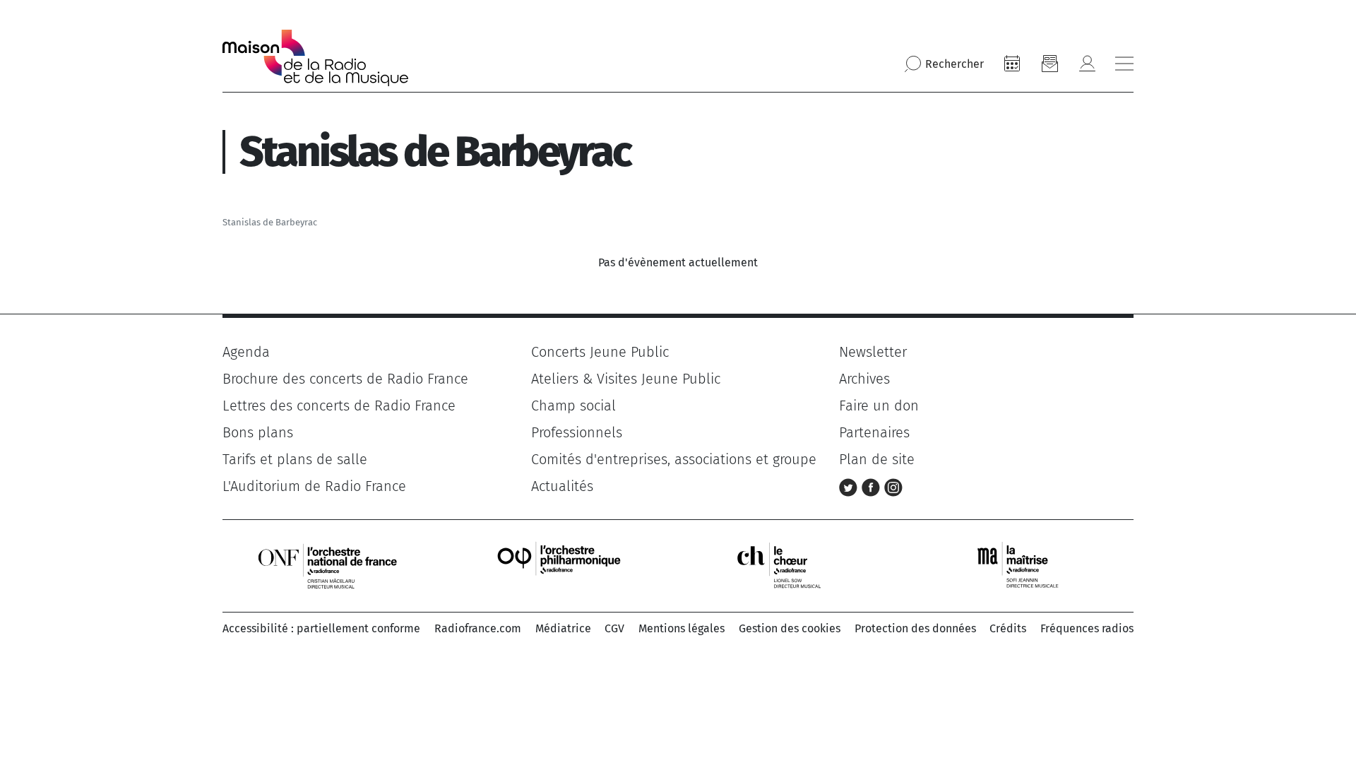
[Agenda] (1012, 63)
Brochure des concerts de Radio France (345, 378)
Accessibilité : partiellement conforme (321, 628)
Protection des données (915, 628)
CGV (614, 628)
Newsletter (873, 351)
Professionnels (576, 432)
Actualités (562, 486)
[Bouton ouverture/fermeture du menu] (1124, 64)
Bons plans (257, 432)
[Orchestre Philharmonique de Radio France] (560, 565)
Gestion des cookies (789, 628)
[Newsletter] (1049, 63)
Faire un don (879, 405)
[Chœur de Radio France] (794, 565)
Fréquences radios (1087, 628)
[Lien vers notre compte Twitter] (850, 486)
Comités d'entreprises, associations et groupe (673, 459)
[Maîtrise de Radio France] (1027, 565)
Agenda (246, 351)
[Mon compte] (1087, 63)
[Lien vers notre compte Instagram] (893, 486)
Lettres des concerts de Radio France (339, 405)
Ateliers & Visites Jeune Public (625, 378)
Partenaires (874, 432)
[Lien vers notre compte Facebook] (873, 486)
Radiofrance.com (477, 628)
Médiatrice (563, 628)
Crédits (1007, 628)
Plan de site (877, 459)
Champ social (573, 405)
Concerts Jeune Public (600, 351)
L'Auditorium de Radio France (314, 486)
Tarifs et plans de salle (294, 459)
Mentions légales (681, 628)
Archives (864, 378)
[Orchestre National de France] (327, 565)
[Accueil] (315, 58)
